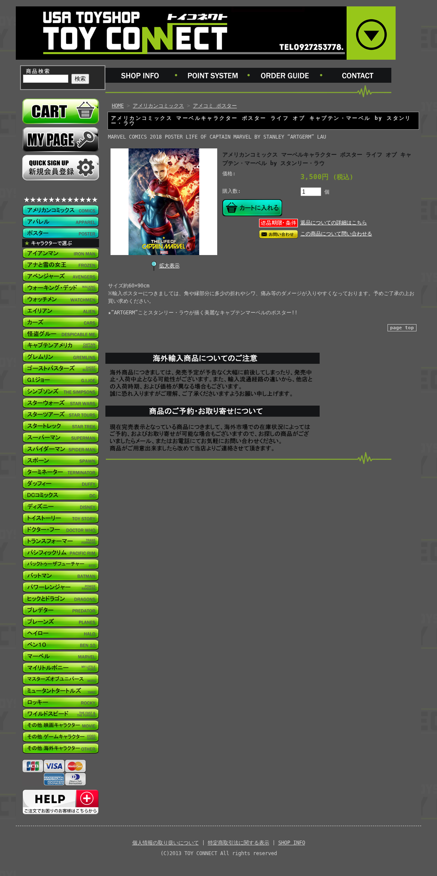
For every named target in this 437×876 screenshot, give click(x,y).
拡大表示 (169, 266)
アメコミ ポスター (215, 106)
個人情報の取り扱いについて (165, 843)
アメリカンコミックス (158, 106)
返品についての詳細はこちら (333, 223)
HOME (118, 106)
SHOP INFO (291, 843)
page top (402, 328)
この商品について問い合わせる (336, 234)
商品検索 (38, 71)
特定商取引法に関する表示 (238, 843)
